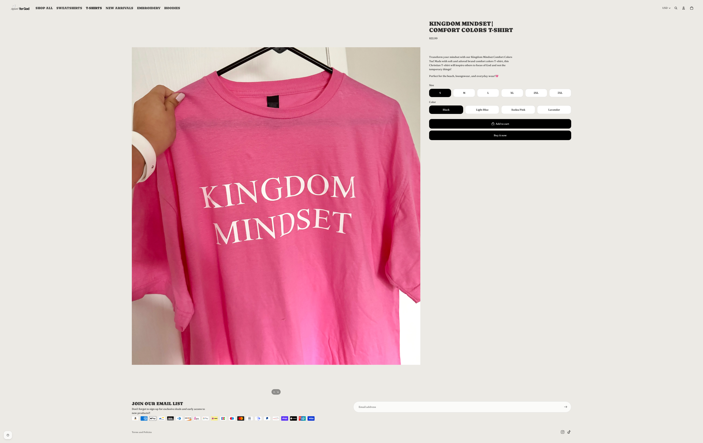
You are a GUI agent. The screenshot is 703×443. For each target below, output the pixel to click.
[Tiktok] (569, 432)
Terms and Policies (142, 432)
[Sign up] (566, 407)
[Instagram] (562, 432)
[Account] (684, 8)
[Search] (676, 8)
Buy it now (500, 135)
